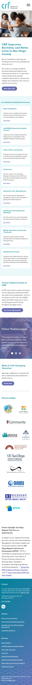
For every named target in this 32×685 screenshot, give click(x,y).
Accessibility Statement (8, 630)
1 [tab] (6, 35)
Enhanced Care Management (9, 656)
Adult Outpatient (6, 643)
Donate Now (8, 383)
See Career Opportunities (12, 310)
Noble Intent (11, 680)
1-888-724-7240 (24, 593)
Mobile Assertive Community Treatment (13, 663)
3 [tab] (14, 35)
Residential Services (7, 667)
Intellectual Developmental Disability (12, 660)
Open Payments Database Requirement (12, 622)
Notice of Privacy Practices (9, 618)
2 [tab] (10, 35)
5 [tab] (22, 35)
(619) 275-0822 (5, 601)
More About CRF (9, 89)
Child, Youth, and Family (8, 650)
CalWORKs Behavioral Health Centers (12, 646)
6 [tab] (26, 35)
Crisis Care (4, 653)
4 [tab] (18, 35)
